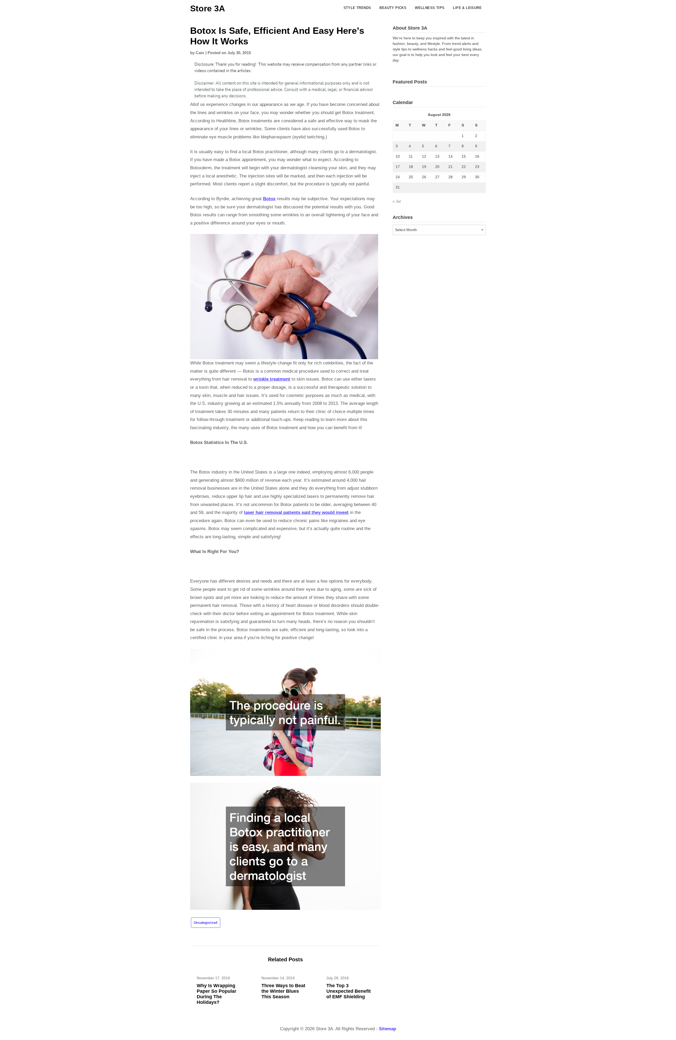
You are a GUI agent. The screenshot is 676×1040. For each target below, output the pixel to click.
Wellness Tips (429, 8)
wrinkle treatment (271, 379)
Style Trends (357, 8)
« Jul (397, 201)
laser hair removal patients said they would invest (296, 512)
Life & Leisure (467, 8)
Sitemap (387, 1028)
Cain (200, 52)
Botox (269, 198)
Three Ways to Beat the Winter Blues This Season (283, 991)
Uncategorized (205, 923)
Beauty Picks (392, 8)
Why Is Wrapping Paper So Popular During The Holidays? (216, 994)
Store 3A (207, 8)
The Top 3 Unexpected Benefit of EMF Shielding (348, 991)
